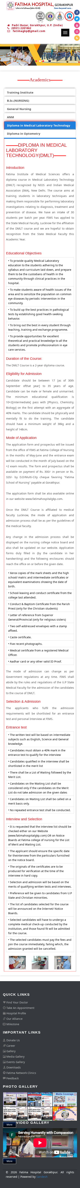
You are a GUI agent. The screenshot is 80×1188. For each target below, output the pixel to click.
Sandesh (42, 1176)
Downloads (13, 1067)
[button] (6, 55)
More (9, 1161)
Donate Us (13, 1040)
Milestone (12, 1024)
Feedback (12, 1078)
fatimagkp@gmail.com (28, 31)
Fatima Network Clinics (21, 1073)
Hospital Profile (16, 1013)
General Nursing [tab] (19, 109)
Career (10, 1046)
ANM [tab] (10, 117)
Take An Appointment (20, 1008)
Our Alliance (14, 1019)
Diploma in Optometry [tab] (23, 133)
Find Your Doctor (17, 1002)
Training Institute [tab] (20, 92)
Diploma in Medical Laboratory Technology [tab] (38, 125)
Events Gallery (15, 1062)
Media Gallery (15, 1056)
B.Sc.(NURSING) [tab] (18, 100)
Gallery (11, 1051)
